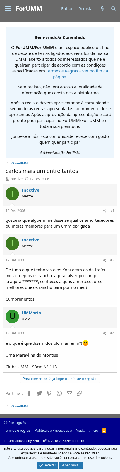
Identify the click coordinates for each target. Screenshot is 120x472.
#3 (112, 260)
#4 (112, 333)
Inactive (16, 178)
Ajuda (80, 430)
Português (17, 422)
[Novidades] (102, 8)
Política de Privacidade (53, 430)
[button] (7, 9)
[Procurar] (113, 8)
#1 (112, 210)
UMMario (31, 312)
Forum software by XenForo (44, 440)
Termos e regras (17, 430)
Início (93, 430)
